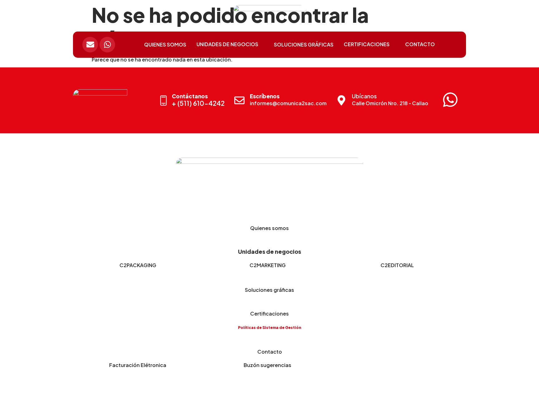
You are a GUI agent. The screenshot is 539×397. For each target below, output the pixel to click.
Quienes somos (269, 228)
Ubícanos (364, 96)
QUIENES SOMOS (165, 44)
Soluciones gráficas (269, 290)
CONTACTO (420, 44)
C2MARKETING (268, 265)
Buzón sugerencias (267, 365)
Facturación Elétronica (137, 365)
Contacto (269, 351)
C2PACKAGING (137, 265)
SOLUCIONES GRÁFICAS (303, 44)
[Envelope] (90, 44)
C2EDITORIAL (397, 265)
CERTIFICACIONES (367, 44)
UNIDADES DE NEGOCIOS (227, 44)
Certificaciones (269, 313)
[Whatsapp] (107, 44)
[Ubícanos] (341, 100)
